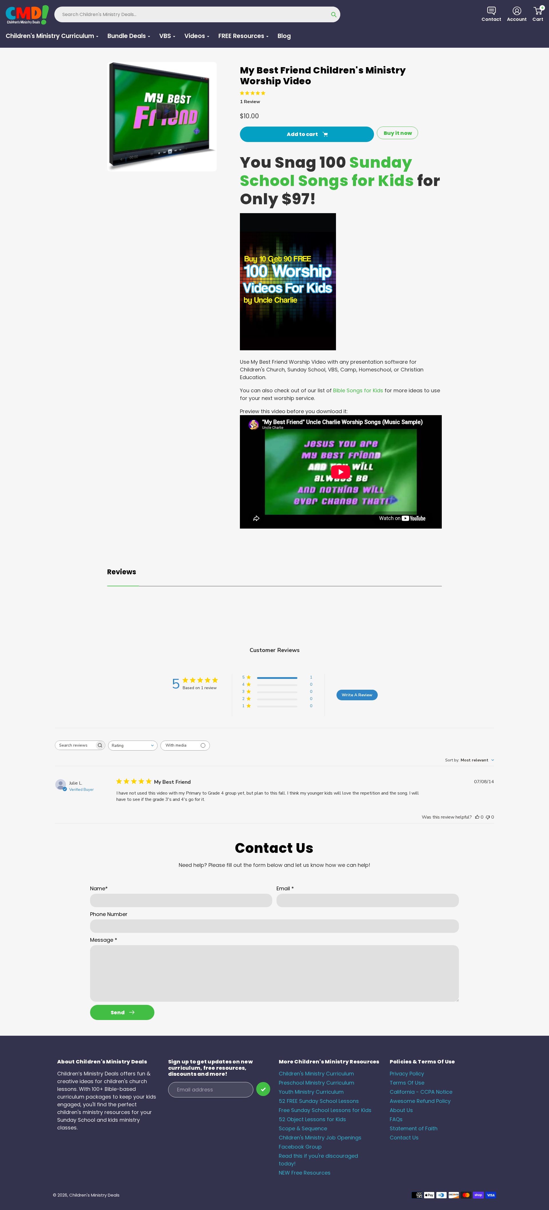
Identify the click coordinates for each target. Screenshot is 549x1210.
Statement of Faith (413, 1128)
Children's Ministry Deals (94, 1195)
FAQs (396, 1119)
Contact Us (404, 1137)
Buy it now (398, 133)
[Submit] (263, 1089)
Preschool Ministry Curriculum (316, 1082)
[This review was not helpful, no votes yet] (488, 817)
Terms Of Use (407, 1082)
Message (103, 939)
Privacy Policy (407, 1073)
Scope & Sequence (303, 1128)
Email (285, 888)
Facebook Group (300, 1146)
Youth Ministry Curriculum (311, 1091)
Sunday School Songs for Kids (327, 171)
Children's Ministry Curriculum (316, 1073)
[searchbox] (75, 745)
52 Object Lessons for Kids (312, 1119)
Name (99, 888)
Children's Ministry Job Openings (320, 1137)
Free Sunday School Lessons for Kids (325, 1110)
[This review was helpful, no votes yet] (477, 817)
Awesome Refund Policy (420, 1101)
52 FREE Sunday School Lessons (319, 1101)
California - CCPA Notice (421, 1091)
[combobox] (133, 746)
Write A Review (357, 695)
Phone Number (109, 914)
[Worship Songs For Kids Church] (288, 348)
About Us (401, 1110)
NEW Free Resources (305, 1172)
